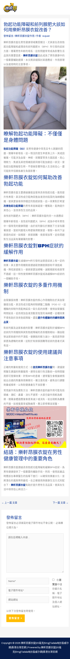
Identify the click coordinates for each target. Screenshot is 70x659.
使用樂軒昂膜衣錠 (42, 367)
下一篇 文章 (60, 502)
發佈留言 (8, 36)
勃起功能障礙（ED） (15, 148)
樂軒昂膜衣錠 (30, 55)
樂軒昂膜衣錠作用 (25, 36)
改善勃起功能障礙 (13, 206)
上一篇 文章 (9, 502)
